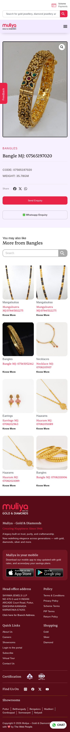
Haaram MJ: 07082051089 (44, 422)
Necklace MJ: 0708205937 (45, 365)
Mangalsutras (11, 302)
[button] (62, 47)
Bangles (10, 148)
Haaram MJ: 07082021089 (11, 479)
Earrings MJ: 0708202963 (11, 422)
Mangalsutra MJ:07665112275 (46, 308)
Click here (8, 615)
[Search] (63, 13)
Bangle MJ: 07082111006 (51, 477)
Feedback (3, 94)
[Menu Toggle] (65, 26)
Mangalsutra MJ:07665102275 (13, 308)
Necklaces (42, 359)
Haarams (41, 415)
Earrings (8, 415)
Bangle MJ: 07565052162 (18, 363)
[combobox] (31, 13)
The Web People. (23, 726)
